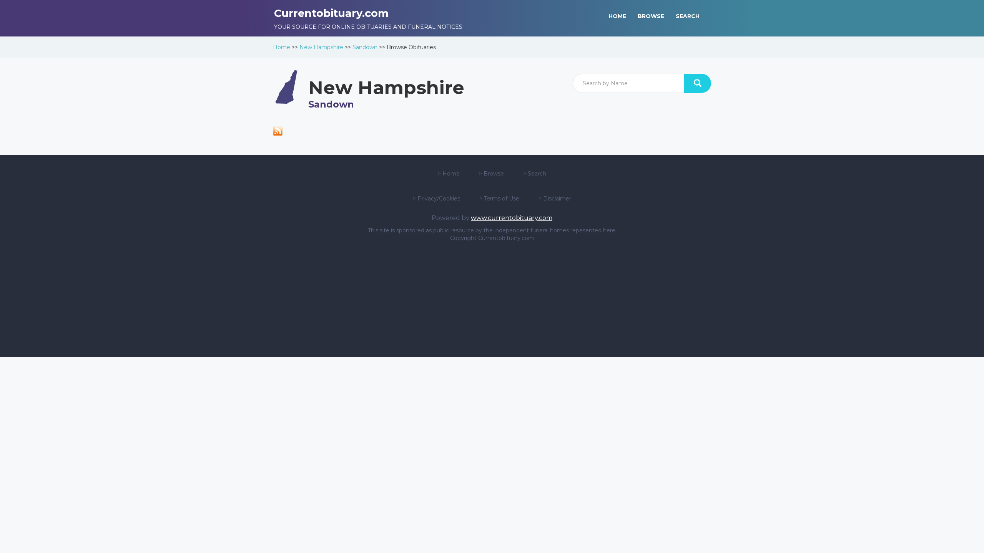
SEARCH (688, 16)
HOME (617, 16)
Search (537, 173)
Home (281, 47)
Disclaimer (557, 198)
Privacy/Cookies (438, 198)
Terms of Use (501, 198)
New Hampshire (321, 47)
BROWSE (651, 16)
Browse (494, 173)
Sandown (364, 47)
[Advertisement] (492, 299)
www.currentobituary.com (511, 218)
